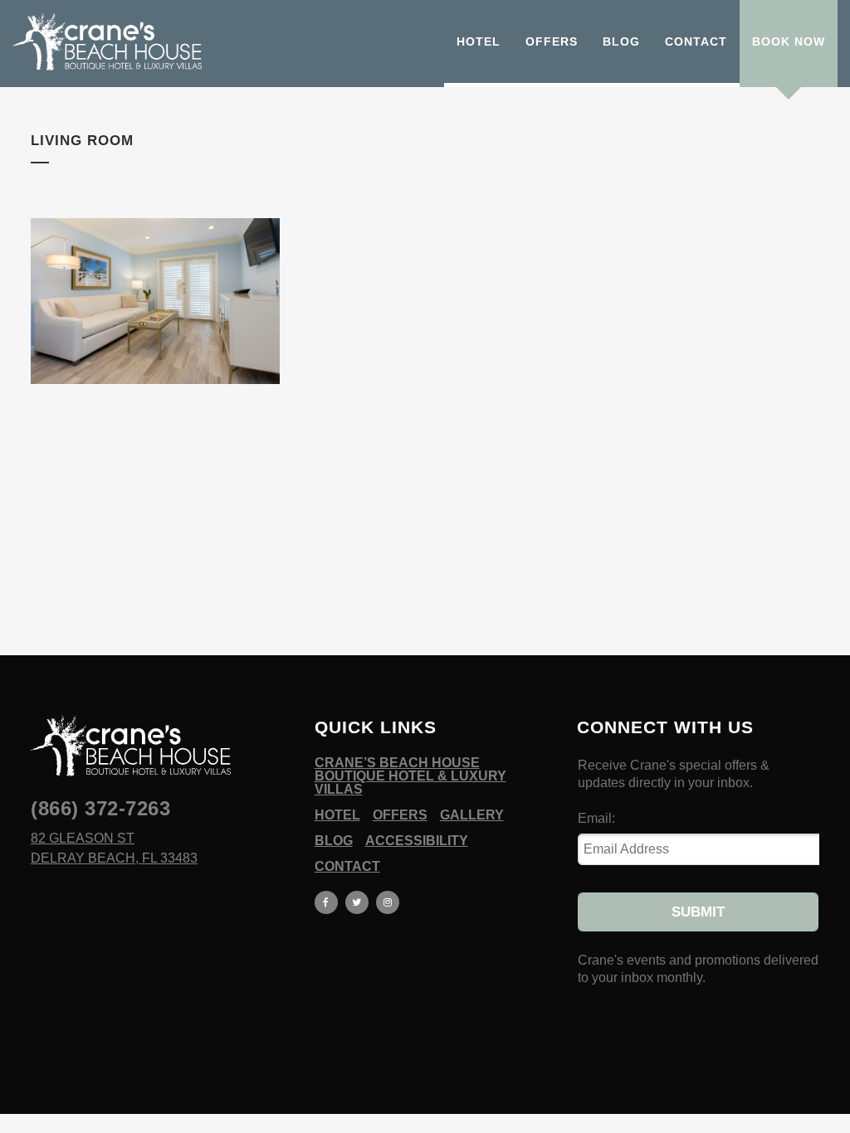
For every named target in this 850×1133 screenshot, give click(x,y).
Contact (347, 866)
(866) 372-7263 (100, 808)
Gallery (472, 815)
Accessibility (416, 841)
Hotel (337, 815)
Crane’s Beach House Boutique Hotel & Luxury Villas (410, 776)
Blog (334, 841)
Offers (400, 815)
